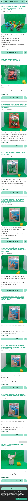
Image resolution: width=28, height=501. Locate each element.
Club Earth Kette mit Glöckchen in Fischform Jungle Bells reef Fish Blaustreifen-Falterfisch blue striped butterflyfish (13, 347)
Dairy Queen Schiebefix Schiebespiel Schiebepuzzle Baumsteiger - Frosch (10, 59)
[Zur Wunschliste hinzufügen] (25, 52)
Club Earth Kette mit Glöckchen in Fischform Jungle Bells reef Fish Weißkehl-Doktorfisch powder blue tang (12, 298)
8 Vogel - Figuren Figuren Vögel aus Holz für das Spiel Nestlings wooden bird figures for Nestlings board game (13, 8)
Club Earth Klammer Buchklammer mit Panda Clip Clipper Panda (13, 153)
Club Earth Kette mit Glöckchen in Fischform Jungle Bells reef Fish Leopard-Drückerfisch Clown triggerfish (12, 201)
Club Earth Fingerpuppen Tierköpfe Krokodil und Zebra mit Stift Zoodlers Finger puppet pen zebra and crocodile (14, 106)
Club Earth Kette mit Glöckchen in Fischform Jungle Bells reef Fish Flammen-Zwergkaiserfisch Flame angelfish (13, 249)
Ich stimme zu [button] (21, 498)
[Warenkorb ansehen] (26, 1)
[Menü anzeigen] (1, 1)
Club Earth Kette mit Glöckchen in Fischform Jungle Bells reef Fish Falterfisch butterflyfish (13, 395)
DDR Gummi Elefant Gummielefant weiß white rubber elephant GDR (12, 445)
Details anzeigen (5, 49)
